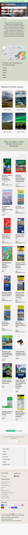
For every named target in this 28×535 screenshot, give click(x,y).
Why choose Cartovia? (5, 482)
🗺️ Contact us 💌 (4, 483)
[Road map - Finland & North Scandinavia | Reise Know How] (7, 288)
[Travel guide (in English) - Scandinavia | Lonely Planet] (7, 202)
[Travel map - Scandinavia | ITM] (21, 201)
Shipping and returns (5, 490)
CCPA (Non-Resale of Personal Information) (11, 520)
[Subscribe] (19, 441)
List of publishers (4, 494)
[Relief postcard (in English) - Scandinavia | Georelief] (7, 259)
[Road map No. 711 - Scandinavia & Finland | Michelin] (7, 230)
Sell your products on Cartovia (7, 492)
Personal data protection (7, 518)
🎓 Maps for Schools (5, 497)
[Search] (26, 8)
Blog (2, 489)
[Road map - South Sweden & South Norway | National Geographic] (21, 289)
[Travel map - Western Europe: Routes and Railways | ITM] (21, 318)
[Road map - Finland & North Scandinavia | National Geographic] (21, 259)
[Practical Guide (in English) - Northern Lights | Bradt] (7, 375)
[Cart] (22, 4)
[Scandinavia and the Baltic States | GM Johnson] (7, 407)
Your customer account (5, 485)
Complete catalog (4, 496)
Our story (3, 487)
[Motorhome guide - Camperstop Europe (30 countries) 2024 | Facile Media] (7, 348)
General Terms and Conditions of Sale (10, 517)
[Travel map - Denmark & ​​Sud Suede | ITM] (7, 318)
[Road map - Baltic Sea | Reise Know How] (21, 230)
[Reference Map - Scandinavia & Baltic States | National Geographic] (21, 408)
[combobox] (14, 8)
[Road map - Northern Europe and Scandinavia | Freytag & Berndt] (7, 171)
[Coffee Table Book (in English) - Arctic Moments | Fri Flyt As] (21, 347)
